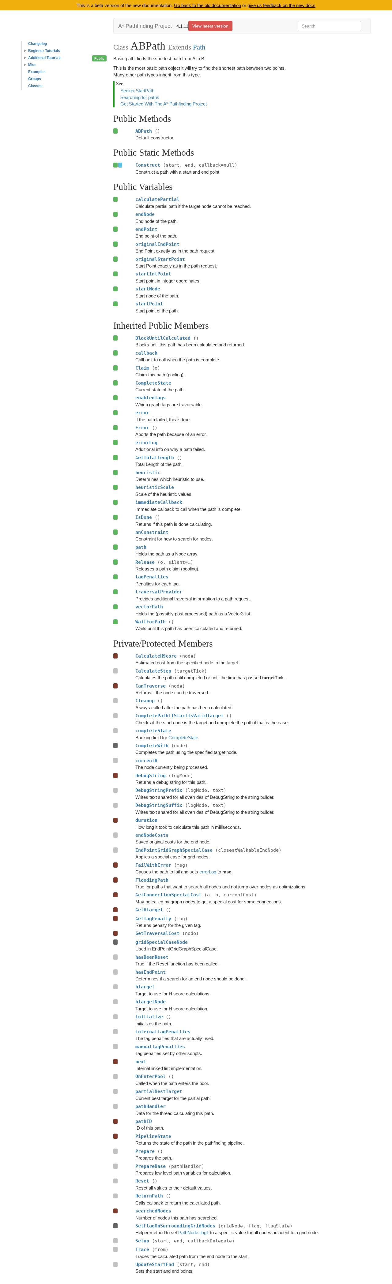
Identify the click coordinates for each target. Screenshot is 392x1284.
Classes (35, 86)
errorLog (207, 871)
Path (199, 47)
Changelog (37, 44)
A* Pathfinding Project (145, 26)
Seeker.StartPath (137, 90)
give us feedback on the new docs (281, 5)
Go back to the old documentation (207, 5)
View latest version (210, 26)
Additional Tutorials (45, 58)
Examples (37, 72)
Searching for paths (139, 97)
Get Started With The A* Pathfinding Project (163, 103)
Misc (32, 65)
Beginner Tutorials (44, 51)
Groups (34, 79)
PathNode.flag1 (193, 1232)
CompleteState (183, 737)
